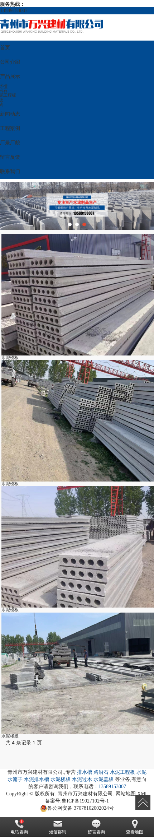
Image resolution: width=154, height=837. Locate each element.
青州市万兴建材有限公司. (86, 793)
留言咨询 (96, 831)
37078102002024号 (80, 808)
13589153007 (112, 786)
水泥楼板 (60, 779)
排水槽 (84, 772)
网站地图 (126, 793)
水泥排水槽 (36, 779)
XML (142, 793)
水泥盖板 (103, 779)
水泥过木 (82, 779)
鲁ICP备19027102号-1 (85, 801)
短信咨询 (57, 831)
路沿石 (101, 772)
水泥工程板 (122, 772)
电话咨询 (19, 831)
